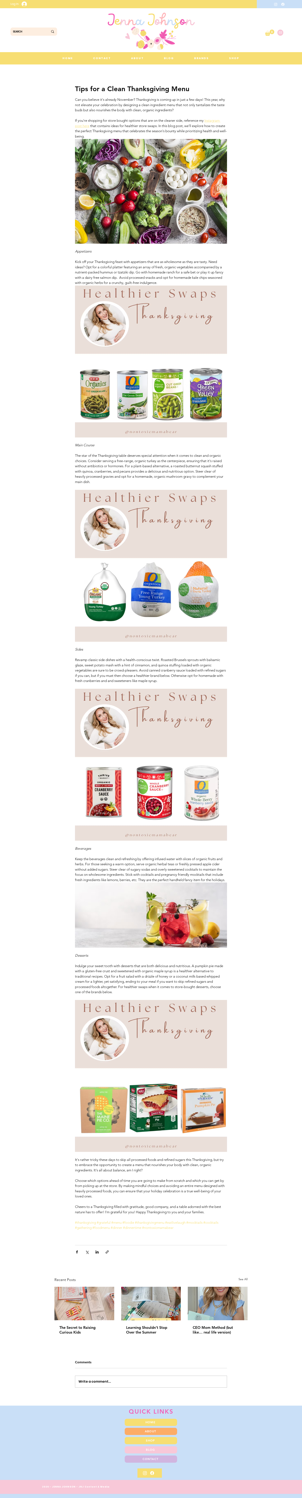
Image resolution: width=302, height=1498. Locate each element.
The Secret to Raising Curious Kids (77, 1330)
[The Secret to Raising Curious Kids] (84, 1303)
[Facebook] (283, 4)
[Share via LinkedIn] (97, 1252)
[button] (269, 33)
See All (243, 1279)
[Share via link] (107, 1252)
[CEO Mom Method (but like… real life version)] (218, 1303)
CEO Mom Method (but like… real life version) (213, 1330)
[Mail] (280, 33)
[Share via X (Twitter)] (87, 1252)
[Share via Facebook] (77, 1252)
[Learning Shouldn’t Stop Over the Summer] (151, 1303)
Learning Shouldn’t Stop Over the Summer (146, 1330)
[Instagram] (276, 4)
